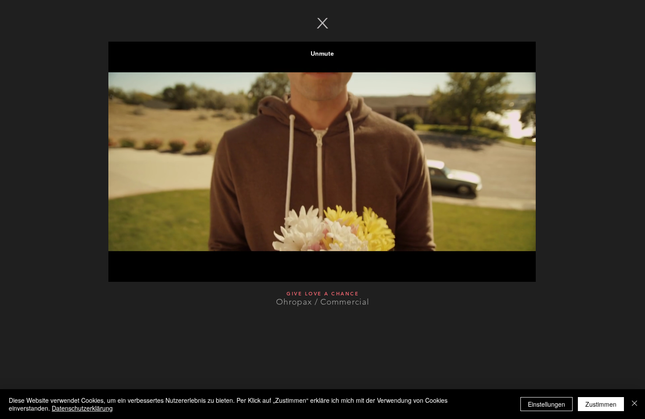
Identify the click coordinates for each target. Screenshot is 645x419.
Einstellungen (546, 404)
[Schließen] (634, 404)
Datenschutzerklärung (82, 408)
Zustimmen (600, 404)
